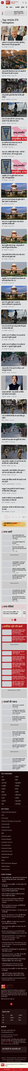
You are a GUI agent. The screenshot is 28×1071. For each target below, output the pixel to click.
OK (21, 1069)
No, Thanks (7, 1069)
